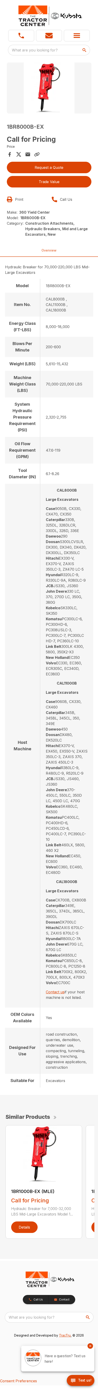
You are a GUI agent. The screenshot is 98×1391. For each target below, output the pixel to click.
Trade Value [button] (49, 181)
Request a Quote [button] (49, 167)
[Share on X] (18, 154)
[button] (21, 35)
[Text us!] (80, 1381)
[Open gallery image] (49, 88)
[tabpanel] (49, 88)
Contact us (55, 992)
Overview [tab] (49, 250)
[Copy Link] (37, 154)
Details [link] (24, 1227)
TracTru (65, 1335)
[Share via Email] (28, 154)
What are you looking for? (35, 50)
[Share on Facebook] (9, 154)
